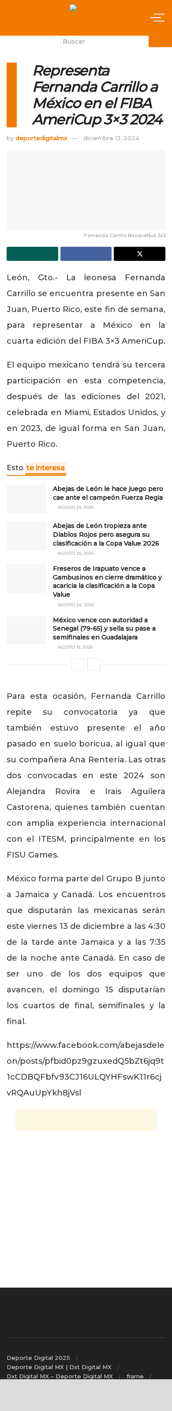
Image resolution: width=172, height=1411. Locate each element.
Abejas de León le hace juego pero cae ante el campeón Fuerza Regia (108, 493)
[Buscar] (160, 41)
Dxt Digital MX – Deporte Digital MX (60, 1376)
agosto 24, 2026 (75, 605)
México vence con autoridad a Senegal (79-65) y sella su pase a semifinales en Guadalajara (104, 628)
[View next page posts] (94, 664)
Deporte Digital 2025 (38, 1357)
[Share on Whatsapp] (32, 254)
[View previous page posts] (78, 664)
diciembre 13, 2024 (111, 137)
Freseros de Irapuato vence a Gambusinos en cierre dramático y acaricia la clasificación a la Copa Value (107, 581)
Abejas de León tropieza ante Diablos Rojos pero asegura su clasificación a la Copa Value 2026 (106, 534)
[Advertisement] (86, 1120)
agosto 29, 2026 (74, 507)
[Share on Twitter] (139, 254)
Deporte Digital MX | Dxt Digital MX (59, 1366)
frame (135, 1376)
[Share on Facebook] (86, 254)
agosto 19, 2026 (74, 647)
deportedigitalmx (41, 137)
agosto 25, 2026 (74, 553)
